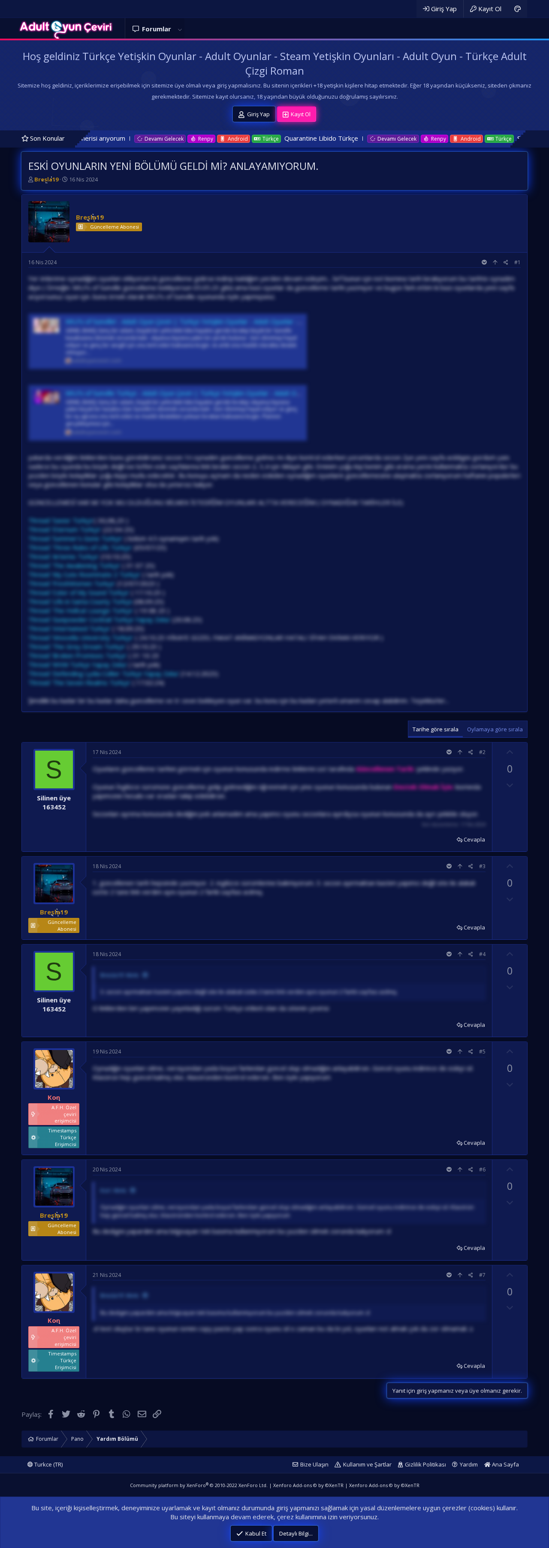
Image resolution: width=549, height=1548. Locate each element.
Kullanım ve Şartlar (367, 1464)
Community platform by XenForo (199, 1485)
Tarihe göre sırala (436, 729)
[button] (179, 29)
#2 (482, 752)
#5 (482, 1051)
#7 (482, 1275)
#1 (517, 262)
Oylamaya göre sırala (495, 729)
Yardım (469, 1464)
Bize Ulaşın (314, 1464)
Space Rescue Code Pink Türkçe (479, 138)
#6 (482, 1169)
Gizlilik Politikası (425, 1464)
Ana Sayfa (505, 1464)
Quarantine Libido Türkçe (236, 138)
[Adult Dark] (517, 9)
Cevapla (474, 839)
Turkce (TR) (48, 1464)
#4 (482, 954)
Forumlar (156, 28)
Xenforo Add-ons (308, 1485)
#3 (482, 866)
